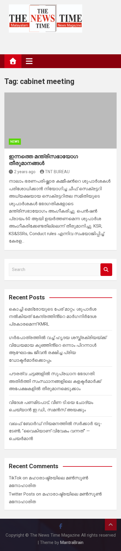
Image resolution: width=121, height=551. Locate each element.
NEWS (14, 142)
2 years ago (25, 171)
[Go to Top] (111, 524)
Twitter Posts (22, 494)
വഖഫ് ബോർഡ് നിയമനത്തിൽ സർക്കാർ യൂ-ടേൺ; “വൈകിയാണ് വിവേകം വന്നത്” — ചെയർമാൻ (55, 431)
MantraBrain (71, 542)
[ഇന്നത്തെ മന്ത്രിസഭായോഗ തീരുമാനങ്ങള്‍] (60, 120)
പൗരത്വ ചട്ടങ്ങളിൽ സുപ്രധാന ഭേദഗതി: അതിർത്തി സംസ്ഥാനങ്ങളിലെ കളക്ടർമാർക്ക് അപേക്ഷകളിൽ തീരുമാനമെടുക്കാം (55, 381)
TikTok (15, 478)
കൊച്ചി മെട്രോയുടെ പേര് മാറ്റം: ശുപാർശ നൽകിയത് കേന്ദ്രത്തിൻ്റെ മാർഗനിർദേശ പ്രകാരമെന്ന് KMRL (52, 316)
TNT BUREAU (57, 171)
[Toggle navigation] (29, 61)
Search (106, 269)
